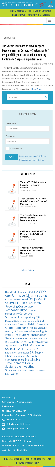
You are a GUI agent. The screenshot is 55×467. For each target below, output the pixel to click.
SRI (32, 352)
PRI (21, 345)
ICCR (11, 335)
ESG (40, 320)
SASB (8, 349)
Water (14, 373)
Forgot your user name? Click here (32, 156)
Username (10, 123)
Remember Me (16, 148)
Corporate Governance (25, 300)
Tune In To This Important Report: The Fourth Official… (33, 185)
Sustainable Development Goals (22, 361)
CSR (38, 317)
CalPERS (34, 292)
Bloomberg (23, 292)
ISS (21, 341)
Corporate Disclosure (16, 299)
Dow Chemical (24, 321)
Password (10, 136)
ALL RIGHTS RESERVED (14, 449)
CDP (42, 292)
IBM (7, 335)
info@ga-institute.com (18, 423)
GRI (16, 331)
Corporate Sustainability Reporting (20, 315)
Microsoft (29, 342)
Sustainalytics (14, 370)
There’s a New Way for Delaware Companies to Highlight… (32, 250)
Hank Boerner (25, 331)
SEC (23, 349)
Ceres (8, 295)
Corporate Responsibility (19, 308)
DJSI (15, 321)
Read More (37, 89)
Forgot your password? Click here (32, 160)
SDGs (16, 349)
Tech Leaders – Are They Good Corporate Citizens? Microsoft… (33, 201)
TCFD (26, 370)
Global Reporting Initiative (23, 327)
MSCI (38, 341)
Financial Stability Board (31, 324)
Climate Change (25, 295)
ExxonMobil (11, 324)
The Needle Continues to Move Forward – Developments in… (33, 218)
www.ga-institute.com (18, 428)
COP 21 (43, 295)
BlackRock (10, 292)
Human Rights (39, 331)
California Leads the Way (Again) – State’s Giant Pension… (33, 234)
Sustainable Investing (19, 366)
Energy (34, 321)
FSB (46, 324)
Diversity (9, 321)
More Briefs (27, 269)
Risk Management (35, 345)
